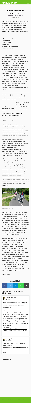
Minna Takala (15, 17)
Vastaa (4, 334)
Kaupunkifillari (10, 2)
